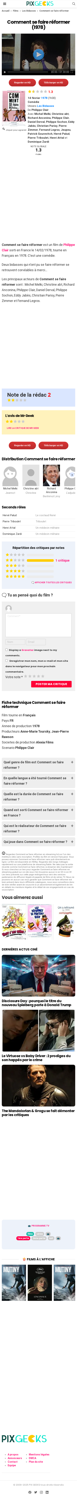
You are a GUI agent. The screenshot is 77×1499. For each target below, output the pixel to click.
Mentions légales (39, 1454)
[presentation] (72, 474)
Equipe (12, 1465)
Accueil (5, 11)
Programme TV (40, 1226)
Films (15, 11)
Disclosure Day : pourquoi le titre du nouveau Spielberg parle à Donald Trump (36, 1003)
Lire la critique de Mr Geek (23, 428)
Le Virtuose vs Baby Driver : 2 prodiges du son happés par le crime (36, 1058)
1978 (44, 98)
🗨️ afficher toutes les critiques (52, 582)
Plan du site (36, 1461)
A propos (13, 1454)
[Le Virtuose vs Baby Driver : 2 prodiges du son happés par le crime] (38, 1031)
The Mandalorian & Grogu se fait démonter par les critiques (38, 1112)
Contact (13, 1461)
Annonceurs (15, 1458)
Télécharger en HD (53, 82)
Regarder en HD (22, 82)
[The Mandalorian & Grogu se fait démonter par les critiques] (38, 1085)
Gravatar (27, 650)
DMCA (32, 1458)
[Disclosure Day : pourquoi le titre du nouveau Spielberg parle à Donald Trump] (38, 976)
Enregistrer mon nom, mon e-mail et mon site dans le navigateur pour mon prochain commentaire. (36, 666)
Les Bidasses (29, 11)
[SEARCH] (73, 4)
